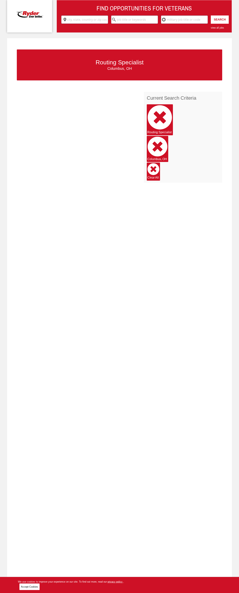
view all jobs (217, 27)
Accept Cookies (29, 586)
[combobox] (84, 19)
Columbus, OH (157, 159)
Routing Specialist (159, 132)
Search (220, 19)
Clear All (153, 177)
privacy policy (115, 581)
